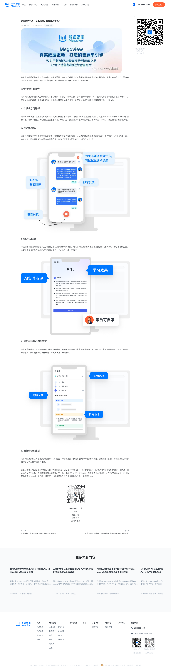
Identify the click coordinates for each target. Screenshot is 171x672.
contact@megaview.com (143, 633)
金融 (50, 648)
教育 (50, 639)
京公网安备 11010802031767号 (114, 665)
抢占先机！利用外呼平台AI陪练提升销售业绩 (38, 533)
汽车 (50, 635)
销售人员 (61, 627)
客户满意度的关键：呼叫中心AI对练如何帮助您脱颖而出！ (107, 533)
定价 (65, 5)
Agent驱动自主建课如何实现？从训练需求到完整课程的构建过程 (73, 571)
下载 (38, 639)
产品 (24, 5)
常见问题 (40, 635)
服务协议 (130, 665)
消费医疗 (52, 631)
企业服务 (52, 627)
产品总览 (40, 627)
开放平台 (55, 5)
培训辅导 (61, 639)
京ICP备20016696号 (91, 665)
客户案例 (44, 5)
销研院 (39, 25)
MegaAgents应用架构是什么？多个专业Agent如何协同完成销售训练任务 (115, 571)
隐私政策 (139, 665)
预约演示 (159, 5)
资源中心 (74, 5)
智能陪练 (49, 25)
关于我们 (85, 5)
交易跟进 (61, 635)
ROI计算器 (108, 627)
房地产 (51, 644)
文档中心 (95, 627)
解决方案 (33, 5)
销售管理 (61, 631)
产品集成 (40, 631)
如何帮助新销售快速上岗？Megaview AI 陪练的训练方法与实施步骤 (30, 571)
